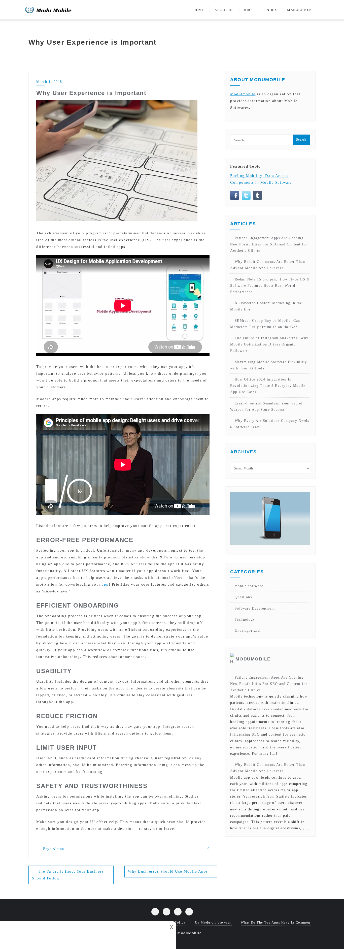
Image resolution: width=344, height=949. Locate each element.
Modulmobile (243, 94)
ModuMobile (253, 658)
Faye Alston (53, 849)
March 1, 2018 (49, 82)
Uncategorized (247, 630)
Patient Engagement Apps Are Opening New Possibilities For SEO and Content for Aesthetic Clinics (268, 244)
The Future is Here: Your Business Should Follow (68, 874)
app (105, 584)
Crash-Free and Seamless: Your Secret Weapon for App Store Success (266, 406)
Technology (245, 619)
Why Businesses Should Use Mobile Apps (168, 871)
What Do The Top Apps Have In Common (276, 922)
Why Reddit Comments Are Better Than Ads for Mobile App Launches (267, 265)
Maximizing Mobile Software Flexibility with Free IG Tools (268, 365)
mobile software (249, 586)
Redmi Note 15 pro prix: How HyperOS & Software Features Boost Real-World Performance (270, 285)
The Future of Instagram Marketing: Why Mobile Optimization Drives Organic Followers (269, 344)
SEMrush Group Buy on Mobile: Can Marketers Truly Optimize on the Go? (265, 324)
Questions (243, 597)
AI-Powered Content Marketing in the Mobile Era (266, 306)
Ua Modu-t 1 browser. (213, 922)
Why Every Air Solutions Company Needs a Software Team (269, 424)
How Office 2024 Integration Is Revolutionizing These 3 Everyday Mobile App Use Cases (267, 385)
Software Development (255, 608)
